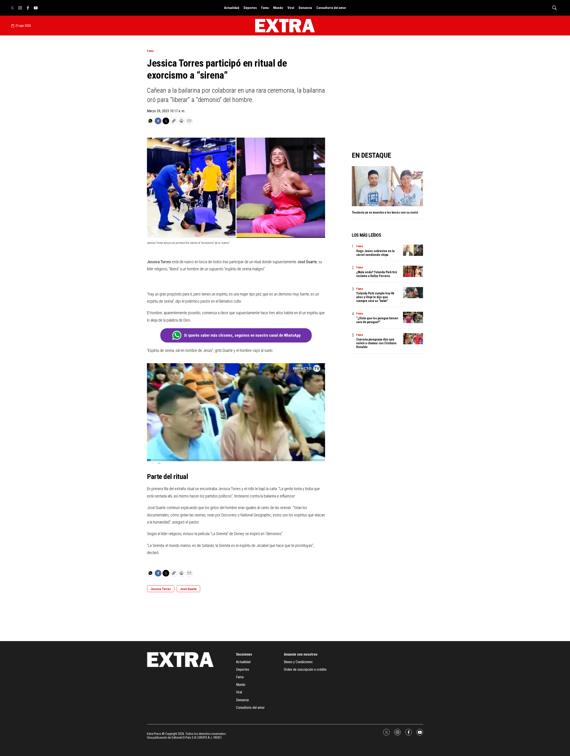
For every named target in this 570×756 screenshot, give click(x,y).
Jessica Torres (161, 589)
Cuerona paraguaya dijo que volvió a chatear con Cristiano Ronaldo (376, 343)
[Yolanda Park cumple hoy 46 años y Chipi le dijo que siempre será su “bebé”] (413, 292)
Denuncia (305, 8)
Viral (290, 8)
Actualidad (231, 8)
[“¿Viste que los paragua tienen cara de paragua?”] (413, 317)
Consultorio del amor (331, 8)
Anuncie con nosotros (301, 654)
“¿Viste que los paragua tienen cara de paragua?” (377, 320)
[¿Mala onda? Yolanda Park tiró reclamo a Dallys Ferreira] (413, 271)
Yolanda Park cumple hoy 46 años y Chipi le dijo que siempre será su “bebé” (375, 297)
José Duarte (188, 589)
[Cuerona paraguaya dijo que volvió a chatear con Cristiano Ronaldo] (413, 338)
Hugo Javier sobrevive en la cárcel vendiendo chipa (375, 253)
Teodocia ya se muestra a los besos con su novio (385, 212)
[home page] (285, 25)
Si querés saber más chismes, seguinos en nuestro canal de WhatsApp (242, 335)
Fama (265, 8)
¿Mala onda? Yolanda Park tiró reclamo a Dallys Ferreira (376, 274)
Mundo (278, 8)
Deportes (250, 8)
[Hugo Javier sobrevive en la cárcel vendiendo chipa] (413, 250)
